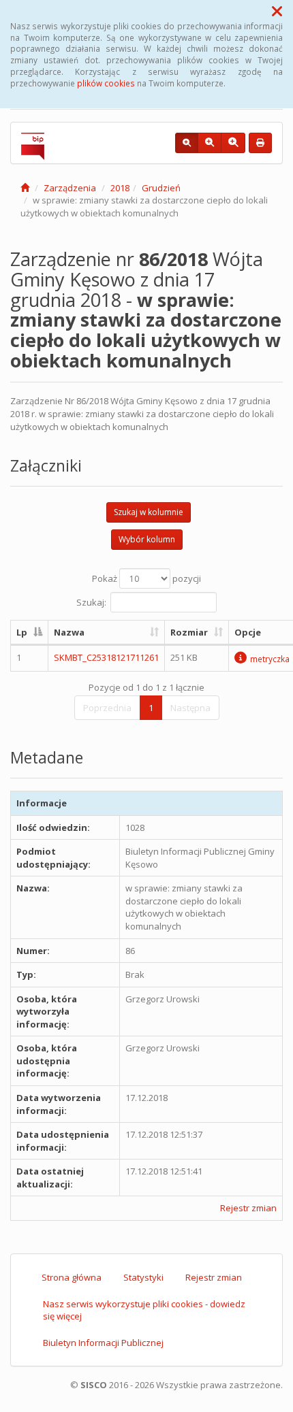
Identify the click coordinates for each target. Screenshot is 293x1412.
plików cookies (106, 83)
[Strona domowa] (24, 188)
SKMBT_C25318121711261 (106, 657)
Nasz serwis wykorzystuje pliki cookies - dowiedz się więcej (144, 1310)
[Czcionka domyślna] (186, 143)
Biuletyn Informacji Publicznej (103, 1342)
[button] (277, 11)
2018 (119, 188)
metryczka (270, 658)
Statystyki (143, 1277)
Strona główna (72, 1277)
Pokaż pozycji (146, 578)
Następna (190, 708)
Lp (21, 632)
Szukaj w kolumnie (148, 512)
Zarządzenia (70, 188)
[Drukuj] (260, 143)
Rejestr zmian (248, 1208)
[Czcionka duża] (233, 143)
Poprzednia (107, 708)
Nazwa (69, 632)
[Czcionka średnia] (209, 143)
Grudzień (161, 188)
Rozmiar (189, 632)
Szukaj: (91, 601)
